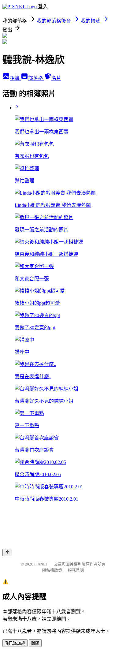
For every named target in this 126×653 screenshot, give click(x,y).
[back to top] (7, 552)
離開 (35, 643)
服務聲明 (76, 570)
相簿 (15, 78)
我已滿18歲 (15, 643)
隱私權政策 (52, 570)
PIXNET (41, 564)
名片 (56, 78)
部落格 (36, 78)
